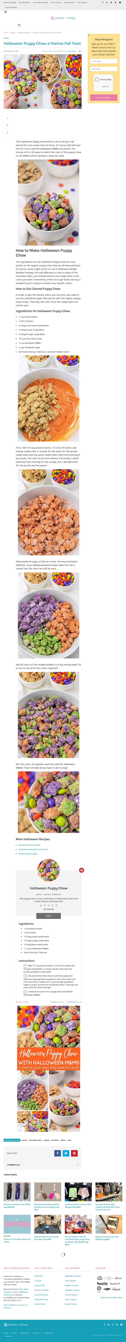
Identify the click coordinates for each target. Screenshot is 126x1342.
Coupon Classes (69, 2)
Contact (14, 1333)
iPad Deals (38, 1276)
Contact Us (22, 1305)
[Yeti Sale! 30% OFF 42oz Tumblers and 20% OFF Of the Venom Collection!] (108, 1191)
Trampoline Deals (41, 1299)
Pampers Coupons (72, 1290)
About (6, 1333)
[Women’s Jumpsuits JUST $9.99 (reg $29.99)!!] (17, 1191)
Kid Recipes (55, 1140)
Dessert (6, 38)
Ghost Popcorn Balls (28, 853)
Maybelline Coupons (73, 1276)
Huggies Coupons (72, 1285)
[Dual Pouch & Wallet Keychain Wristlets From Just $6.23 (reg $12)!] (47, 1191)
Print (49, 916)
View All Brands (71, 1304)
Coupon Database (11, 7)
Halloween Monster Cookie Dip (33, 849)
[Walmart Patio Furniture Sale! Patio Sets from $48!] (47, 1224)
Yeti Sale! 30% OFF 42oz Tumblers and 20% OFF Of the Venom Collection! (107, 1207)
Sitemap (8, 1336)
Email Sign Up (25, 1333)
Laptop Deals (39, 1285)
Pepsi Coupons (71, 1299)
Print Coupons (82, 2)
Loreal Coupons (71, 1295)
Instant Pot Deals (41, 1290)
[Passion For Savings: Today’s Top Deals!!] (17, 1224)
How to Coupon (56, 2)
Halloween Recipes (24, 33)
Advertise (7, 1308)
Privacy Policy (49, 1333)
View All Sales (39, 1304)
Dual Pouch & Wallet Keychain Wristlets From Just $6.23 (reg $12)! (47, 1207)
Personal (7, 1236)
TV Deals (37, 1281)
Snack (69, 1140)
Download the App (10, 2)
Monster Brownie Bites (29, 845)
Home (6, 33)
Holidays (13, 33)
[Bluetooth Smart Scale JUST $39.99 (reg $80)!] (108, 1224)
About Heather (10, 1305)
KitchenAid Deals (41, 1295)
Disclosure (37, 1333)
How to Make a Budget (40, 2)
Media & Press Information (111, 1297)
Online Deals (23, 1289)
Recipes (63, 1140)
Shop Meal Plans (24, 2)
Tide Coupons (70, 1281)
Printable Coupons (11, 1292)
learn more (72, 51)
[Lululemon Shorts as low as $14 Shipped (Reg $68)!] (78, 1191)
